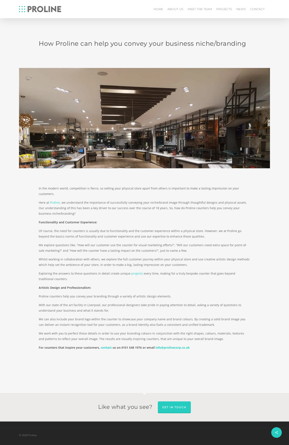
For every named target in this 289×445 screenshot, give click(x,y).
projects (137, 273)
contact (106, 347)
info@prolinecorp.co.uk (173, 347)
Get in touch (174, 407)
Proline (55, 202)
